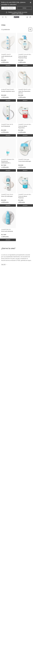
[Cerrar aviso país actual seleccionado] (30, 2)
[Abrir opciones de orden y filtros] (30, 29)
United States (8, 8)
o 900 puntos (21, 202)
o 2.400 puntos (5, 97)
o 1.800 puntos (22, 62)
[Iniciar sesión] (27, 17)
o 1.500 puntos (5, 236)
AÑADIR (10, 66)
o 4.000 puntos (5, 202)
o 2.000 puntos (5, 62)
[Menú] (2, 17)
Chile (24, 8)
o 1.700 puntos (5, 132)
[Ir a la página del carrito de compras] (30, 17)
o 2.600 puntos (22, 97)
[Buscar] (5, 17)
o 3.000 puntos (22, 167)
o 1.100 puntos (22, 132)
